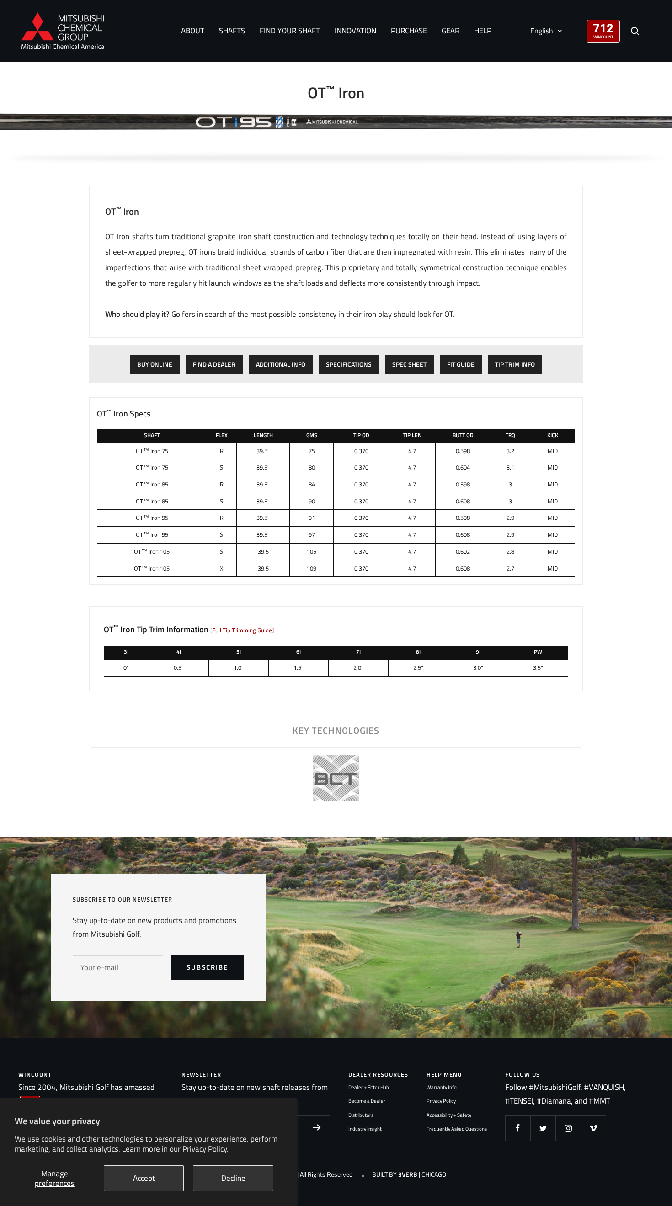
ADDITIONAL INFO (280, 364)
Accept (144, 1178)
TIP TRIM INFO (515, 364)
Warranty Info (442, 1087)
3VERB (407, 1174)
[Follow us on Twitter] (542, 1128)
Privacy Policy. (205, 1149)
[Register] (317, 1127)
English (541, 30)
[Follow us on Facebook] (517, 1128)
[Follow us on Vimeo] (593, 1128)
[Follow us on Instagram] (568, 1128)
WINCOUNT (603, 37)
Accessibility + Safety (449, 1115)
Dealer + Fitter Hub (368, 1087)
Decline (233, 1178)
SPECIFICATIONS (349, 364)
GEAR (450, 31)
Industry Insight (365, 1128)
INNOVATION (355, 31)
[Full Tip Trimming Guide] (242, 630)
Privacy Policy (441, 1101)
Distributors (360, 1115)
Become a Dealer (366, 1101)
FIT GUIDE (461, 364)
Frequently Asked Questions (457, 1128)
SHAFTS (232, 31)
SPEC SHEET (409, 364)
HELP (482, 31)
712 (603, 27)
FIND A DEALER (214, 364)
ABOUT (192, 31)
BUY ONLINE (154, 364)
